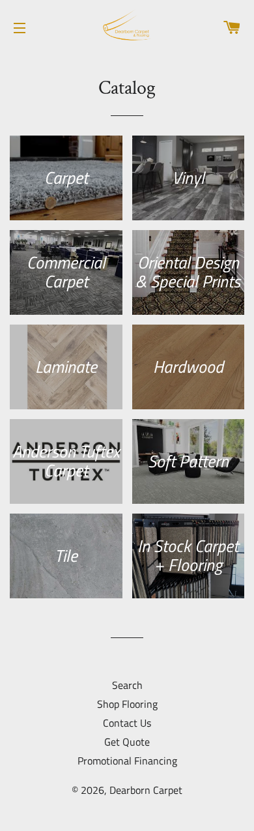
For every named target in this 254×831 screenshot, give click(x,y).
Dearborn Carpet (145, 790)
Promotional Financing (127, 760)
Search (127, 685)
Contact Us (127, 723)
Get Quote (127, 742)
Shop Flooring (127, 704)
